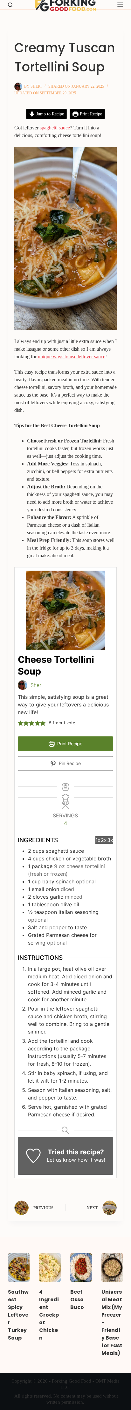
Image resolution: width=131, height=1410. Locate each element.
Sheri (37, 685)
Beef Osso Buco (77, 1299)
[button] (21, 723)
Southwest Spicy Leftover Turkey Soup (18, 1314)
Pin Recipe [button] (69, 763)
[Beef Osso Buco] (81, 1267)
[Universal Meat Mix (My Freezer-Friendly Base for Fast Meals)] (112, 1267)
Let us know (61, 1160)
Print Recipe (90, 113)
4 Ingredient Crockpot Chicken (49, 1314)
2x (104, 840)
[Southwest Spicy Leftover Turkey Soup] (19, 1267)
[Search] (10, 5)
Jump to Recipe (49, 113)
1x (97, 840)
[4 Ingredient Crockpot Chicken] (50, 1267)
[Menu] (120, 5)
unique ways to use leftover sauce (71, 356)
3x (110, 840)
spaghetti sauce (55, 127)
